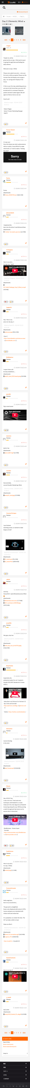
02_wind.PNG (9, 561)
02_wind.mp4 (8, 559)
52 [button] (20, 37)
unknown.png (8, 332)
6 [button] (9, 32)
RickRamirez (9, 357)
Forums (9, 16)
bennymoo (9, 728)
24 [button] (7, 34)
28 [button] (11, 34)
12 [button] (17, 32)
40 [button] (27, 34)
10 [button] (14, 32)
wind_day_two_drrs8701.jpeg (13, 645)
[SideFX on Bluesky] (13, 1086)
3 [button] (5, 32)
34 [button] (19, 34)
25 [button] (8, 34)
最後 (24, 40)
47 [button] (14, 37)
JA (20, 2)
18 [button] (24, 32)
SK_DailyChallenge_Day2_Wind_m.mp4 (14, 287)
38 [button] (24, 34)
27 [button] (10, 34)
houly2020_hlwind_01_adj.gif (13, 1014)
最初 (5, 40)
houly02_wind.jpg (10, 495)
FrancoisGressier (11, 888)
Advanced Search (23, 12)
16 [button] (21, 32)
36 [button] (21, 34)
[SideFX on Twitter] (7, 1086)
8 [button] (11, 32)
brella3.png (8, 870)
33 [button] (18, 34)
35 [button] (20, 34)
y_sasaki (8, 997)
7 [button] (10, 32)
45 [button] (11, 37)
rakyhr (8, 579)
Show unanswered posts (9, 1046)
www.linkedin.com (10, 340)
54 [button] (23, 37)
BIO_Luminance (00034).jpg (13, 603)
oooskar (8, 470)
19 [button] (25, 32)
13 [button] (18, 32)
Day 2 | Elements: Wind (23, 16)
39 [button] (25, 34)
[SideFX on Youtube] (23, 1086)
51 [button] (19, 37)
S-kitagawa (9, 249)
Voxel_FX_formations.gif (12, 934)
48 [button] (15, 37)
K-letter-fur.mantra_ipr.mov (12, 232)
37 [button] (23, 34)
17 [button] (23, 32)
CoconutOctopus (11, 513)
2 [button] (4, 32)
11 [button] (15, 32)
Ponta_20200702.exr (11, 195)
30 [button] (14, 34)
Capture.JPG (8, 937)
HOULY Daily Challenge (15, 16)
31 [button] (15, 34)
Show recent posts (8, 1044)
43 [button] (9, 37)
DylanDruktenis (10, 957)
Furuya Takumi (10, 130)
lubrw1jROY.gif (9, 453)
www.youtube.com (11, 834)
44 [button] (10, 37)
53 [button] (21, 37)
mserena (8, 436)
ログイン (25, 2)
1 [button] (3, 32)
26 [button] (9, 34)
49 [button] (17, 37)
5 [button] (8, 32)
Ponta (8, 178)
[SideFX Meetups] (16, 1086)
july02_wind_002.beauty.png (13, 376)
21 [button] (3, 34)
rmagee (8, 45)
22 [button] (4, 34)
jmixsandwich (10, 213)
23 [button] (5, 34)
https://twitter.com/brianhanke (16, 712)
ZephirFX (9, 307)
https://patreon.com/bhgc (11, 705)
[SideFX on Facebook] (3, 1086)
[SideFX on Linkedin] (26, 1086)
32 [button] (17, 34)
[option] (8, 31)
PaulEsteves (9, 851)
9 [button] (13, 32)
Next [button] (3, 31)
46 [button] (13, 37)
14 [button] (19, 32)
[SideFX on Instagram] (10, 1086)
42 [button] (8, 37)
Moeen (8, 786)
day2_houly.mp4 (9, 768)
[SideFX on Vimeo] (19, 1086)
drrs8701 (8, 623)
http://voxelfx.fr (8, 941)
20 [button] (27, 32)
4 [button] (7, 32)
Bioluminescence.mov (11, 600)
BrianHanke (9, 665)
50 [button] (18, 37)
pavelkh (8, 394)
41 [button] (7, 37)
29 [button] (13, 34)
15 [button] (20, 32)
